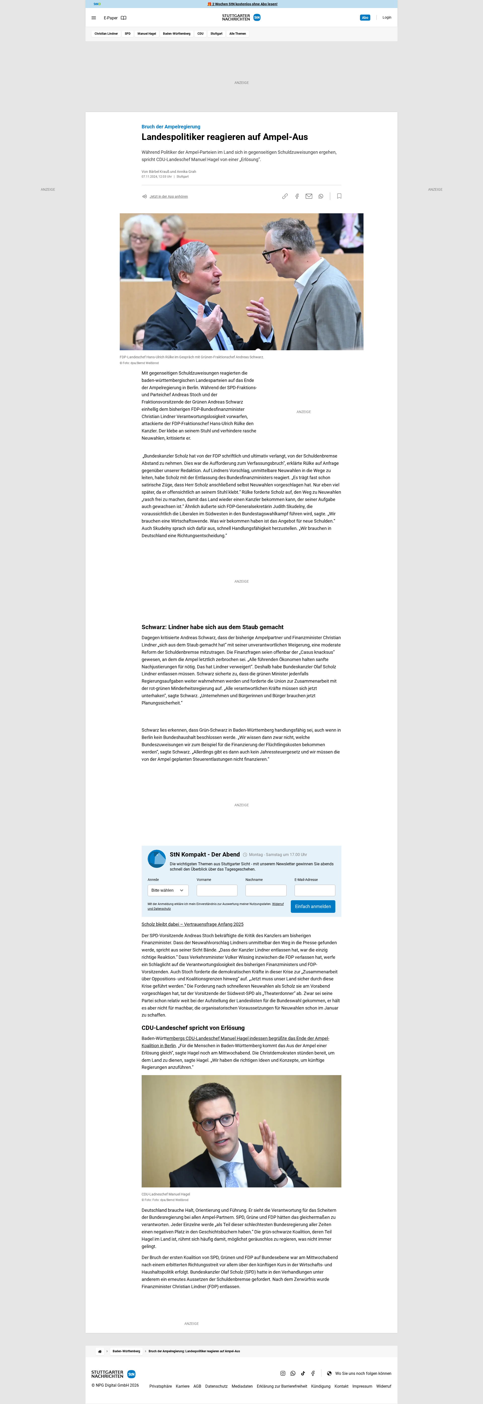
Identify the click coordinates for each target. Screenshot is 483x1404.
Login (387, 17)
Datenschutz (216, 1386)
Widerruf (383, 1386)
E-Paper (110, 18)
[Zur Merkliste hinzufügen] (337, 196)
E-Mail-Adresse (306, 880)
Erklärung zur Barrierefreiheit (282, 1386)
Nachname (254, 880)
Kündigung (321, 1386)
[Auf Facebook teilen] (297, 196)
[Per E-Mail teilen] (309, 196)
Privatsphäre (160, 1386)
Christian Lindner (106, 33)
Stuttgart (216, 33)
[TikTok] (303, 1373)
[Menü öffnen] (94, 18)
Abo (365, 18)
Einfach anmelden (313, 906)
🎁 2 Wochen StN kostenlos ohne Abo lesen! (242, 4)
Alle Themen (237, 33)
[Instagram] (283, 1373)
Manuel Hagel (147, 33)
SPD (128, 33)
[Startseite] (100, 1351)
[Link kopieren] (285, 196)
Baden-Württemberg (176, 33)
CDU (200, 33)
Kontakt (341, 1386)
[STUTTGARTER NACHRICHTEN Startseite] (241, 17)
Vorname (204, 880)
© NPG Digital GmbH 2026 (115, 1385)
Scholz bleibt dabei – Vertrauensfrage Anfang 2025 (193, 924)
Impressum (362, 1386)
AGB (197, 1386)
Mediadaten (242, 1386)
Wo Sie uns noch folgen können (363, 1373)
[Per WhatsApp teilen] (321, 196)
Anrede (153, 880)
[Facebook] (313, 1373)
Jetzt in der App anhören (169, 196)
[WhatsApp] (293, 1373)
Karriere (182, 1386)
